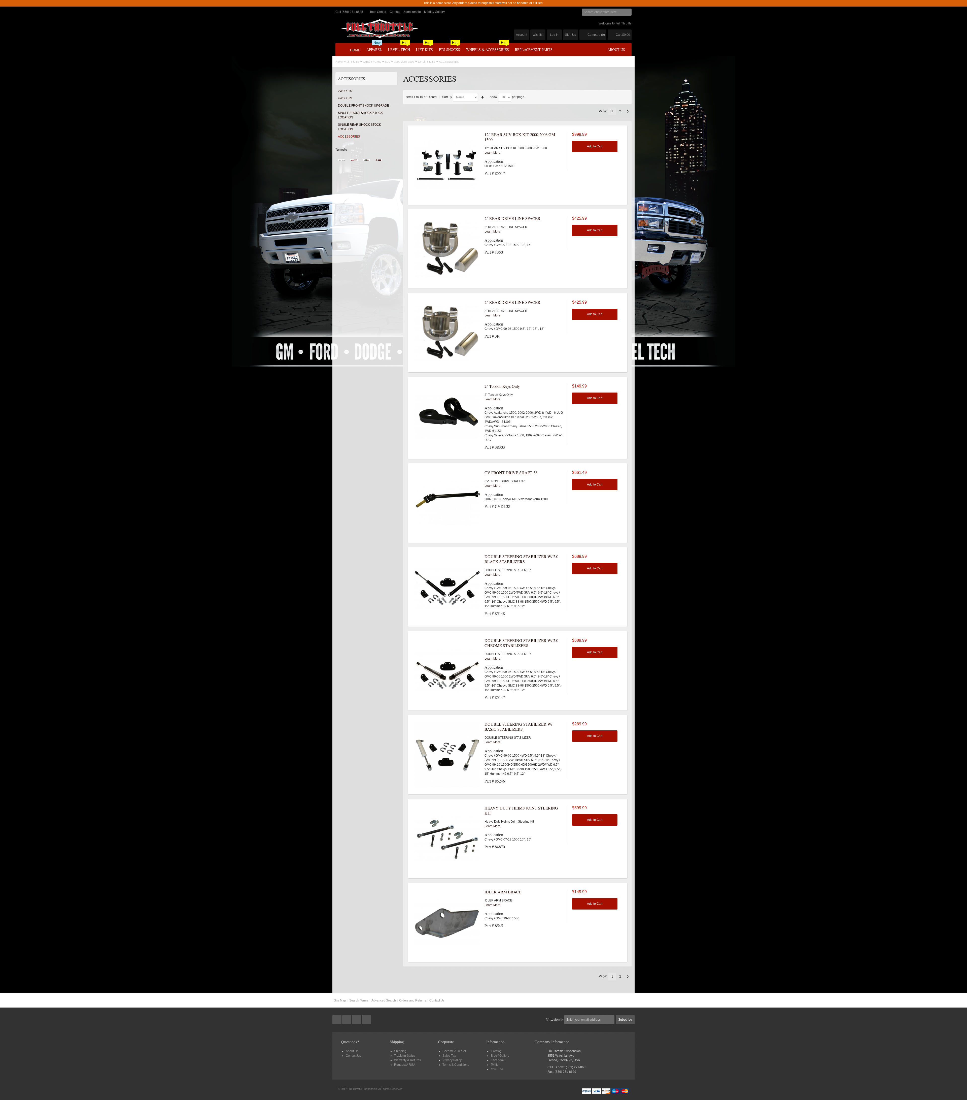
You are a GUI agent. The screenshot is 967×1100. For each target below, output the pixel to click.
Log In (554, 35)
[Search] (628, 12)
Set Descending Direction (482, 97)
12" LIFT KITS (426, 61)
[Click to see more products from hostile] (341, 161)
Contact (395, 12)
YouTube (497, 1069)
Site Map (340, 1000)
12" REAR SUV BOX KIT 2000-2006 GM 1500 (520, 137)
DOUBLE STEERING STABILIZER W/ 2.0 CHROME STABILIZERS (521, 643)
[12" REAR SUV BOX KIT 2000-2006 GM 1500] (447, 165)
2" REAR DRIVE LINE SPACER (512, 218)
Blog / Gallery (500, 1055)
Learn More (492, 152)
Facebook (497, 1060)
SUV (387, 61)
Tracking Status (404, 1055)
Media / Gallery (434, 12)
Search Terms (358, 1000)
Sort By (447, 97)
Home (339, 61)
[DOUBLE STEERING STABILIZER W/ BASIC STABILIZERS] (447, 755)
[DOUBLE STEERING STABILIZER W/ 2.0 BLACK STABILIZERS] (447, 587)
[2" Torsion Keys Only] (447, 417)
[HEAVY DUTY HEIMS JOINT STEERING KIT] (447, 838)
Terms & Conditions (455, 1064)
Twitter (495, 1064)
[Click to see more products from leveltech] (354, 161)
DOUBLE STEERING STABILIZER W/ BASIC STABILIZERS (518, 726)
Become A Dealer (454, 1051)
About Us (352, 1051)
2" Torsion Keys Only (502, 386)
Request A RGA (404, 1064)
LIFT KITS (353, 61)
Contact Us (436, 1000)
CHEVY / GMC (372, 61)
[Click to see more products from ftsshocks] (378, 161)
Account (521, 35)
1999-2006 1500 (404, 61)
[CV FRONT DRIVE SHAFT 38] (447, 503)
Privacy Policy (452, 1060)
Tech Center (378, 12)
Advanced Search (383, 1000)
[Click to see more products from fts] (366, 161)
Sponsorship (412, 12)
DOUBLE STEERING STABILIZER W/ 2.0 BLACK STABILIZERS (521, 559)
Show (493, 97)
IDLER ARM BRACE (503, 891)
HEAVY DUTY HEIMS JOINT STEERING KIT (521, 810)
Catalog (496, 1051)
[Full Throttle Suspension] (379, 28)
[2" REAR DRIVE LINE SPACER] (447, 249)
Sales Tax (449, 1055)
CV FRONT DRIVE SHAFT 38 (511, 472)
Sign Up (570, 35)
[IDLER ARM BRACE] (447, 922)
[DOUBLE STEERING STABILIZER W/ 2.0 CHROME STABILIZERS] (447, 671)
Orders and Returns (412, 1000)
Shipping (400, 1051)
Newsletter (554, 1019)
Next (628, 111)
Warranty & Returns (407, 1060)
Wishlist (538, 35)
